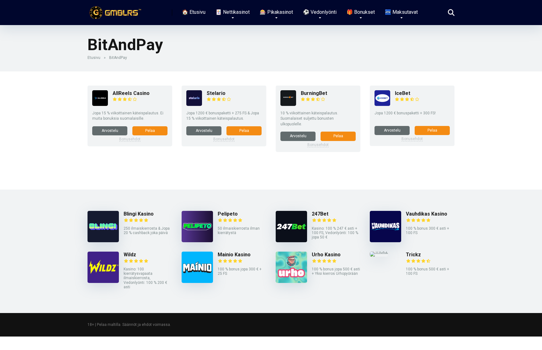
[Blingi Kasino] (103, 240)
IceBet (402, 93)
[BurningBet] (288, 104)
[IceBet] (382, 104)
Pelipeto (228, 214)
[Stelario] (194, 104)
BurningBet (314, 93)
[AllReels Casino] (100, 104)
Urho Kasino (326, 255)
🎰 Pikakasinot (276, 12)
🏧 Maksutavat (401, 12)
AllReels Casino (131, 93)
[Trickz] (379, 251)
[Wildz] (103, 281)
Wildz (130, 255)
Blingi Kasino (139, 214)
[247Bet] (291, 240)
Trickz (413, 255)
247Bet (320, 214)
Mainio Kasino (234, 255)
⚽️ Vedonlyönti (320, 12)
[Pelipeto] (197, 240)
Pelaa (150, 130)
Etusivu (94, 57)
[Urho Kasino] (291, 281)
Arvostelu (110, 130)
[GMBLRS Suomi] (114, 10)
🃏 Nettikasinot (232, 12)
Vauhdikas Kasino (426, 214)
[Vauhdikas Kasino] (385, 240)
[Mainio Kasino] (197, 281)
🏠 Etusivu (193, 12)
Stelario (216, 93)
